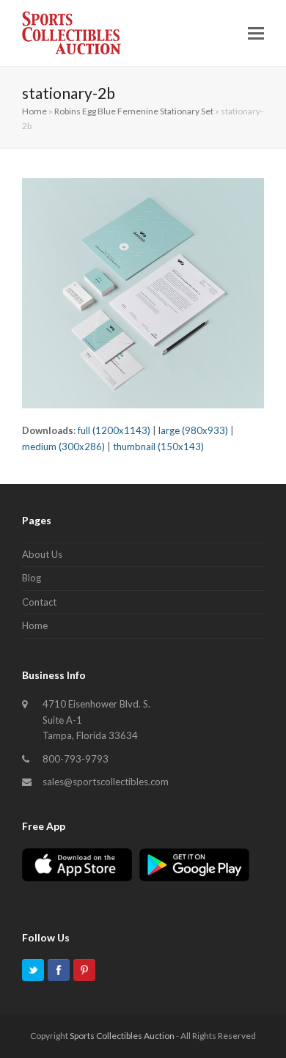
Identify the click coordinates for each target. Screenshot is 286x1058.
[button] (256, 33)
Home (34, 111)
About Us (42, 554)
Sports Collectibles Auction (122, 1035)
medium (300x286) (63, 446)
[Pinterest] (84, 973)
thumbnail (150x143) (158, 446)
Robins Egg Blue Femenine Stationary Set (133, 111)
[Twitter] (33, 973)
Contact (39, 602)
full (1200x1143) (114, 430)
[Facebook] (59, 973)
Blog (31, 578)
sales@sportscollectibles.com (106, 781)
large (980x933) (193, 430)
